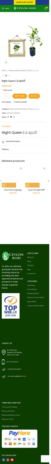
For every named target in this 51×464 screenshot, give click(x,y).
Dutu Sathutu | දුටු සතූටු (12, 190)
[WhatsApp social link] (14, 117)
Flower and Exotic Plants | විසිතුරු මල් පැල (24, 70)
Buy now (34, 96)
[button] (48, 180)
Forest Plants (32, 289)
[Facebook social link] (8, 117)
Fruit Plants (31, 285)
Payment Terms (8, 419)
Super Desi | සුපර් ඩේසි (36, 190)
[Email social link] (11, 117)
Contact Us (31, 273)
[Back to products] (6, 75)
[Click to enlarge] (6, 62)
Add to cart (20, 96)
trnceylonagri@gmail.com (17, 376)
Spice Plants (31, 302)
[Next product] (8, 75)
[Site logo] (25, 8)
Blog (28, 269)
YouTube (30, 265)
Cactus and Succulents (35, 306)
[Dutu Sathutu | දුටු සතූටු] (13, 176)
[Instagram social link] (8, 460)
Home (4, 70)
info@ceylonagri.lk (14, 369)
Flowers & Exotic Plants (35, 297)
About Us (30, 257)
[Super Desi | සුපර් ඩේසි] (36, 176)
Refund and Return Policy (11, 415)
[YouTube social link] (12, 460)
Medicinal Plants (33, 293)
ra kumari (9, 113)
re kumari (16, 113)
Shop (29, 261)
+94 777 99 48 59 (12, 362)
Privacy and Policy (8, 411)
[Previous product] (3, 75)
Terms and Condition (9, 407)
